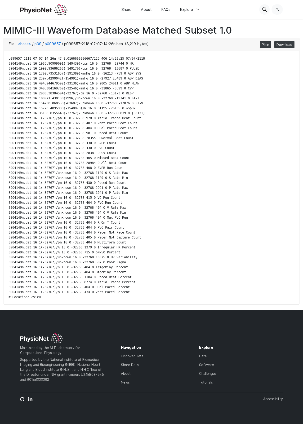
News (125, 382)
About (146, 9)
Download (284, 45)
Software (206, 365)
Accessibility (273, 399)
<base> (24, 43)
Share (126, 9)
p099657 (53, 43)
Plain (265, 45)
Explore (187, 9)
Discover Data (132, 356)
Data (203, 356)
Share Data (130, 365)
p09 (38, 43)
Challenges (208, 373)
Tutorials (206, 382)
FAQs (165, 9)
